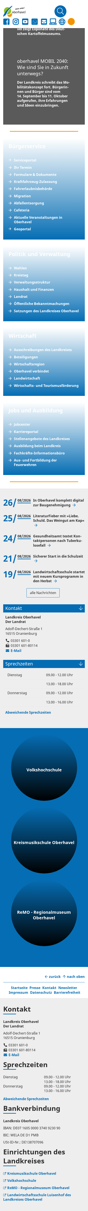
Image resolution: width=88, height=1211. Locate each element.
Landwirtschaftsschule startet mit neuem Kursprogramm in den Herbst (59, 577)
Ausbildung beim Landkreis (37, 446)
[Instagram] (16, 21)
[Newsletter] (44, 21)
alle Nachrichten (43, 592)
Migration (22, 196)
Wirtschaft (23, 335)
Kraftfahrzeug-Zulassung (35, 181)
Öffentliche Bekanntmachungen (41, 304)
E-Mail (13, 650)
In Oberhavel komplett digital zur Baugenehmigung (58, 502)
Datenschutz (41, 992)
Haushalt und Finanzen (34, 289)
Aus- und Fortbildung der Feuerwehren (35, 462)
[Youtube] (25, 21)
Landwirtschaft (27, 378)
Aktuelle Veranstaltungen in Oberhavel (38, 219)
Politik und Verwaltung (39, 254)
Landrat (21, 296)
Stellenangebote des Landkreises (42, 439)
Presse (34, 987)
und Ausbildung (41, 410)
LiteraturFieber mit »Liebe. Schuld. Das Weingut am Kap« (58, 518)
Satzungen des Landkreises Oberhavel (46, 311)
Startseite (19, 987)
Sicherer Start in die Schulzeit (58, 556)
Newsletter (67, 987)
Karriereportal (26, 432)
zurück (55, 976)
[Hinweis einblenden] (71, 21)
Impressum (18, 992)
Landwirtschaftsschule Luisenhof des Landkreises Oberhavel (37, 1197)
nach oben (76, 976)
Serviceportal (25, 160)
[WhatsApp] (34, 21)
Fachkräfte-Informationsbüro (39, 453)
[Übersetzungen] (62, 21)
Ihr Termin (23, 167)
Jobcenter (22, 424)
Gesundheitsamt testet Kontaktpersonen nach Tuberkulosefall (57, 541)
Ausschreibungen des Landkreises (43, 350)
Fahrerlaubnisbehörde (33, 189)
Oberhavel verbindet (31, 371)
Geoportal (22, 229)
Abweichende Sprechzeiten (28, 712)
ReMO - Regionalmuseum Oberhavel (38, 1187)
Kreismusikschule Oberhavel (31, 1173)
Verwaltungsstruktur (32, 282)
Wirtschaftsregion (29, 364)
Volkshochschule (21, 1180)
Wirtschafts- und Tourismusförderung (46, 385)
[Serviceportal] (53, 22)
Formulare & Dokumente (35, 174)
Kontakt (49, 987)
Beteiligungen (26, 357)
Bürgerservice (27, 146)
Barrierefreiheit (67, 992)
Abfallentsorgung (29, 203)
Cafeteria (21, 210)
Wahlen (20, 268)
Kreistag (21, 275)
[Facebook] (6, 21)
